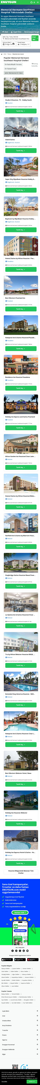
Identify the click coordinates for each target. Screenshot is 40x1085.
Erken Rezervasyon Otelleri (9, 997)
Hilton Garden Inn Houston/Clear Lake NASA (20, 456)
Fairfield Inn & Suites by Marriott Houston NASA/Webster (20, 536)
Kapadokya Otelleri (17, 977)
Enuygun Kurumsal (8, 1044)
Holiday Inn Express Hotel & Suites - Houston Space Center (20, 852)
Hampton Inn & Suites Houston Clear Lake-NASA (20, 734)
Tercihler (4, 1081)
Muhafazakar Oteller (25, 997)
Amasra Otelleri (29, 977)
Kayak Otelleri (5, 1003)
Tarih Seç (19, 111)
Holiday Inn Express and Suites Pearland (20, 417)
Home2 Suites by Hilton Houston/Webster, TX (20, 496)
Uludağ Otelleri (5, 974)
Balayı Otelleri (5, 994)
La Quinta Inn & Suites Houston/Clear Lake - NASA (20, 615)
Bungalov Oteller (28, 1000)
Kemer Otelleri (27, 968)
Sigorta (4, 1040)
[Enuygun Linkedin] (24, 951)
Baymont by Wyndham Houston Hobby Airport (20, 219)
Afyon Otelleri (5, 986)
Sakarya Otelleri (26, 974)
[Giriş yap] (34, 2)
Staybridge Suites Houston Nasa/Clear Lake (20, 575)
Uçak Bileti (5, 1011)
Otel (3, 1016)
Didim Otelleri (14, 971)
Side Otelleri (4, 971)
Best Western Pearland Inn (15, 298)
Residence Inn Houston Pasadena (17, 377)
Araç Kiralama (6, 1025)
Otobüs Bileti (6, 1021)
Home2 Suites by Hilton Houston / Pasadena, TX (20, 258)
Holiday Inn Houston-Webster (16, 813)
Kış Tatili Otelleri (16, 1003)
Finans (4, 1035)
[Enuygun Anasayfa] (8, 2)
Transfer (5, 1030)
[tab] (5, 32)
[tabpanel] (20, 41)
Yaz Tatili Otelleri (27, 1003)
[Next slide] (35, 87)
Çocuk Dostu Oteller (16, 1000)
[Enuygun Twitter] (20, 951)
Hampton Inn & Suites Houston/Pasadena (20, 338)
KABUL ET (32, 1081)
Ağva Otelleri (15, 974)
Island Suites (10, 140)
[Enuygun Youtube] (27, 951)
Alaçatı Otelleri (14, 983)
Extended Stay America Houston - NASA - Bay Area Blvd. (20, 694)
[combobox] (17, 39)
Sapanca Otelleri (25, 983)
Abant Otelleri (5, 977)
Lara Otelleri (15, 986)
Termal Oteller (16, 994)
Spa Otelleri (4, 1000)
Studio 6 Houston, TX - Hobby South (18, 100)
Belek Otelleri (16, 980)
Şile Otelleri (4, 983)
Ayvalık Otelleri (5, 980)
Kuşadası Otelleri (27, 980)
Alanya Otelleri (5, 968)
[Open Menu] (38, 2)
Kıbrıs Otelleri (24, 971)
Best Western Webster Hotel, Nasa (18, 773)
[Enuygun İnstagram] (16, 951)
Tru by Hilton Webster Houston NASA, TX (20, 654)
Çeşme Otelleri (16, 968)
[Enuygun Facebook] (12, 951)
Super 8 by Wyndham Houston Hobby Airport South (20, 179)
